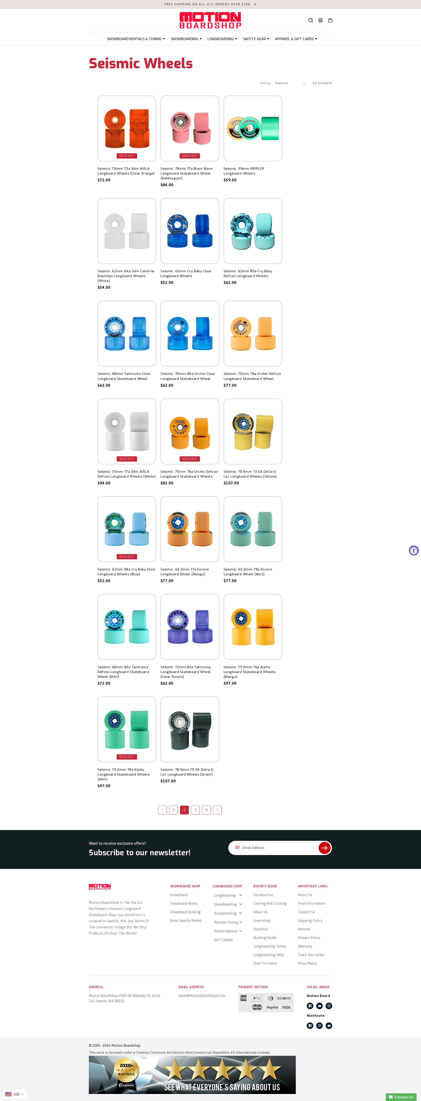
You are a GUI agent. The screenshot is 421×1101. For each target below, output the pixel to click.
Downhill (260, 929)
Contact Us (306, 912)
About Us (260, 912)
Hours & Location (311, 903)
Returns (304, 929)
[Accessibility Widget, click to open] (414, 551)
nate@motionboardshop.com (201, 996)
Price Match (307, 963)
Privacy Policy (309, 938)
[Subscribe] (325, 848)
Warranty (305, 946)
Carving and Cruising (270, 903)
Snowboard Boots (183, 903)
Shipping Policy (310, 920)
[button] (136, 38)
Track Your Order (311, 955)
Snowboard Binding (185, 912)
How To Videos (265, 963)
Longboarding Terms (269, 946)
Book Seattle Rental (186, 920)
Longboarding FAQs (268, 955)
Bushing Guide (264, 938)
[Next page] (217, 810)
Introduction (263, 895)
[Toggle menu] (241, 895)
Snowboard (178, 895)
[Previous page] (162, 810)
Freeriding (261, 920)
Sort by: (265, 83)
